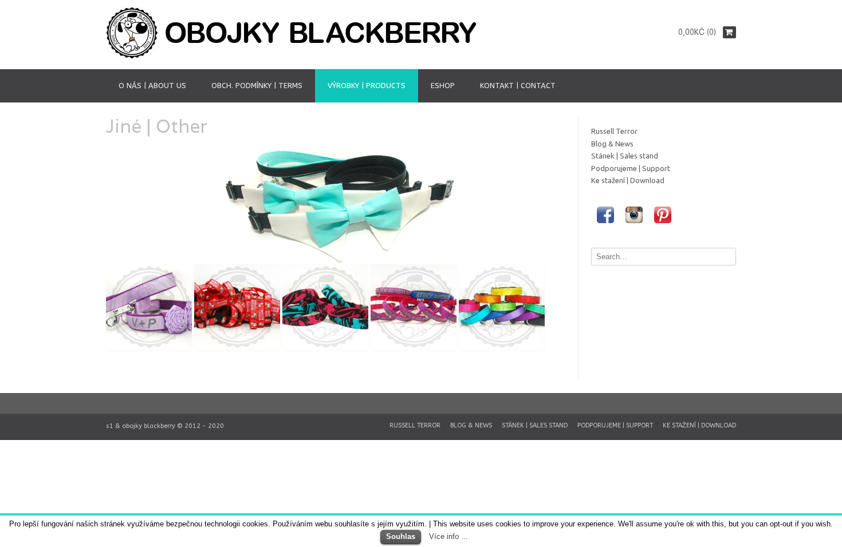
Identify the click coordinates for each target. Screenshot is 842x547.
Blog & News (612, 144)
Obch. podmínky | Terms (256, 85)
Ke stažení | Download (627, 180)
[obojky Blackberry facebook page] (605, 226)
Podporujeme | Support (630, 168)
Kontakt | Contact (518, 85)
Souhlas (400, 536)
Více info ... (448, 536)
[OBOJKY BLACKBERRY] (295, 56)
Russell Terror (614, 131)
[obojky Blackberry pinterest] (662, 226)
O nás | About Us (152, 85)
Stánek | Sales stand (624, 156)
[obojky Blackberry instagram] (634, 226)
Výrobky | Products (367, 85)
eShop (443, 85)
